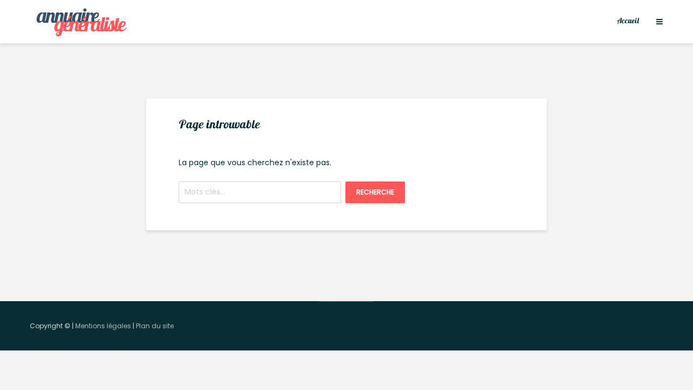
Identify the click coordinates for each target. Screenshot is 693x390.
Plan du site (155, 325)
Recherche (375, 192)
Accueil (628, 22)
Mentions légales (103, 325)
